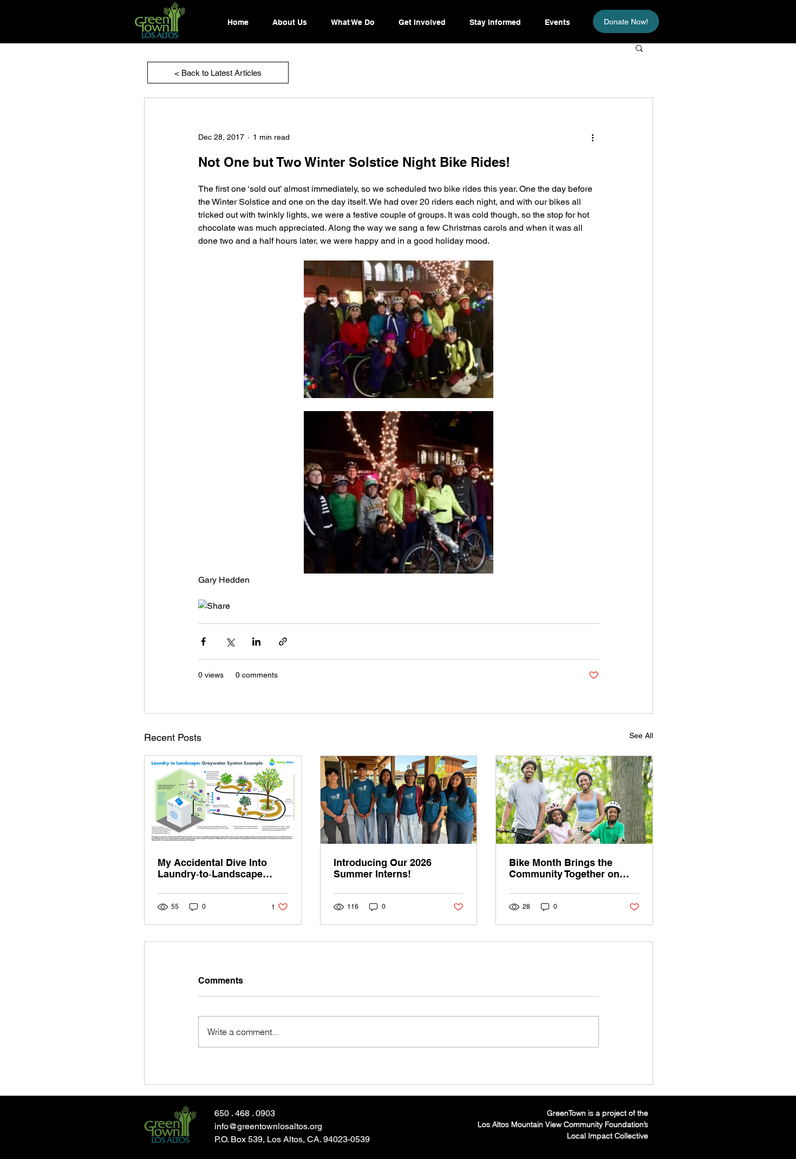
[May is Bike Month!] (574, 800)
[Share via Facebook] (203, 641)
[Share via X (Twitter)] (230, 641)
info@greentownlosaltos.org (268, 1126)
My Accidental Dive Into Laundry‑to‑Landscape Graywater (212, 868)
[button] (494, 22)
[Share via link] (283, 641)
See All (641, 735)
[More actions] (592, 137)
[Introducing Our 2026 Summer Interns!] (399, 800)
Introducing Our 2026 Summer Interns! (383, 868)
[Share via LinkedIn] (256, 641)
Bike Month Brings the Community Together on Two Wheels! (564, 868)
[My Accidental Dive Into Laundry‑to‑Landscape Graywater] (223, 800)
